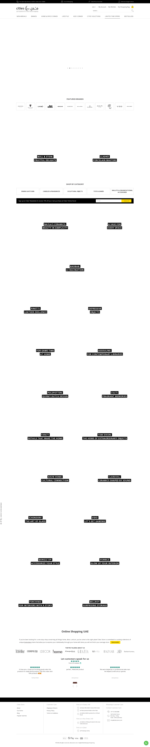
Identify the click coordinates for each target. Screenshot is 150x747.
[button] (73, 686)
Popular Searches (22, 716)
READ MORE (115, 642)
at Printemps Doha (85, 731)
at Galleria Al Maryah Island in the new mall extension (90, 722)
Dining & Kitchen (27, 191)
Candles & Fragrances (51, 191)
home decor (28, 642)
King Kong (91, 743)
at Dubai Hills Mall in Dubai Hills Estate (90, 708)
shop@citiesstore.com (116, 720)
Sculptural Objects (75, 191)
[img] (75, 661)
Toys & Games (98, 191)
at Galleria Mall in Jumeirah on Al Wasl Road (90, 714)
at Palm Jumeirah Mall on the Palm (89, 710)
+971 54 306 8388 (115, 711)
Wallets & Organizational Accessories (122, 191)
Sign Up (126, 201)
